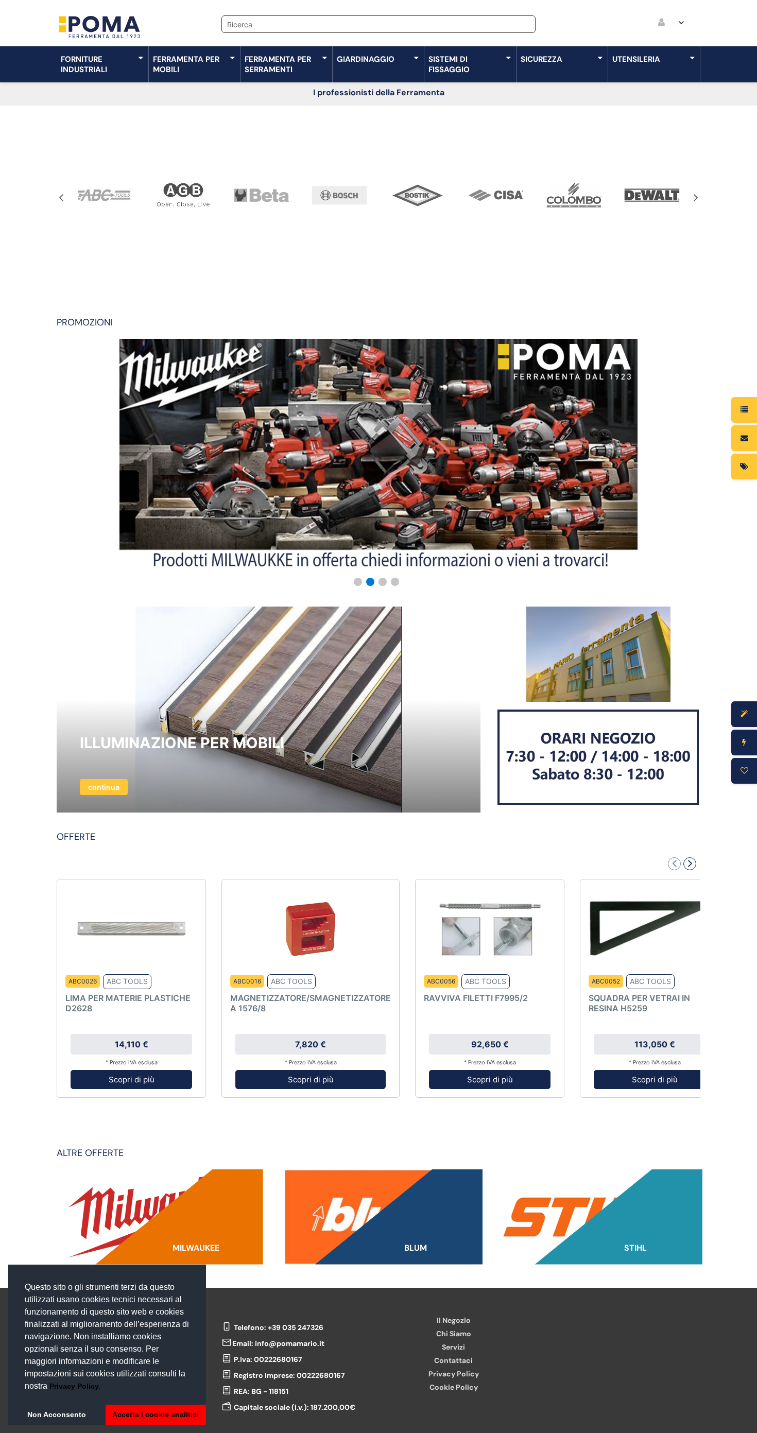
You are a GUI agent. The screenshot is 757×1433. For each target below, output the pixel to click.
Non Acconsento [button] (56, 1414)
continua (103, 787)
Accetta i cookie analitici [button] (155, 1414)
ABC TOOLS (127, 981)
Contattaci (453, 1360)
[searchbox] (378, 24)
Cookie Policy (453, 1387)
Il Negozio (454, 1320)
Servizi (453, 1347)
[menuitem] (672, 23)
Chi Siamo (453, 1333)
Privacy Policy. (74, 1386)
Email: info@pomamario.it (278, 1343)
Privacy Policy (453, 1373)
